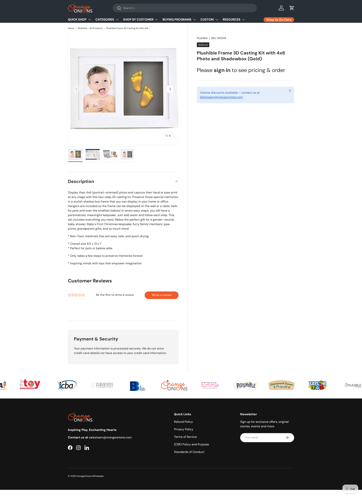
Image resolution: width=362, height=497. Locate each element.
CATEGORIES (104, 19)
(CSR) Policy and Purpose (191, 444)
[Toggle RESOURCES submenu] (243, 19)
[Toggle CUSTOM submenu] (216, 19)
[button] (292, 8)
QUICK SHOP (77, 19)
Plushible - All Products (90, 28)
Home (71, 28)
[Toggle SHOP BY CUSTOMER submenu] (156, 19)
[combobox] (185, 8)
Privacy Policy (183, 429)
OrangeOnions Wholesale (90, 476)
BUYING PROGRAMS (177, 19)
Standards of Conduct (189, 452)
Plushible (202, 38)
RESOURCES (231, 19)
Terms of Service (185, 437)
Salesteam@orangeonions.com (221, 97)
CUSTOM (207, 19)
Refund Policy (183, 422)
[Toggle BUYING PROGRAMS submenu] (194, 19)
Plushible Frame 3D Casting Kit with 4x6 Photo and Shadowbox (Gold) (128, 28)
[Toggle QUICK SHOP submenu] (89, 19)
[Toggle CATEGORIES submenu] (117, 19)
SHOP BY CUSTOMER (138, 19)
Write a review (161, 295)
